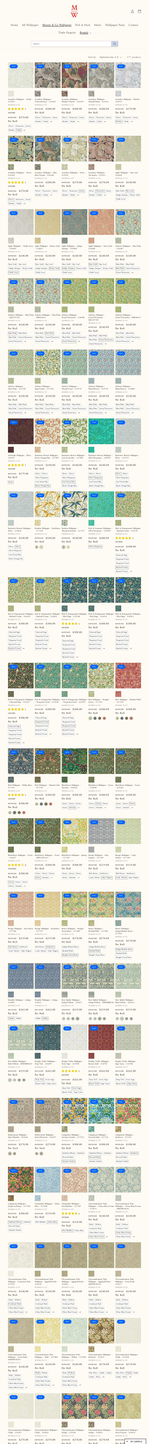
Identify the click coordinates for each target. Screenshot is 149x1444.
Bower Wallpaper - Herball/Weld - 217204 (98, 930)
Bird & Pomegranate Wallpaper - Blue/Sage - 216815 (128, 615)
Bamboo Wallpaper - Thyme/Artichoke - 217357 (73, 529)
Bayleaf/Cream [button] (122, 567)
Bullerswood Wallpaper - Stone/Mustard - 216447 (45, 1136)
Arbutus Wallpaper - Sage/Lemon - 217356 (44, 387)
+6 (132, 272)
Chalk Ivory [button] (121, 199)
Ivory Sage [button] (50, 1079)
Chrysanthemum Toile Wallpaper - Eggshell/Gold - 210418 (46, 1282)
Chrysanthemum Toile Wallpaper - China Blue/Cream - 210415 (101, 1206)
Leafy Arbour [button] (94, 877)
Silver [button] (38, 473)
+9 (103, 1377)
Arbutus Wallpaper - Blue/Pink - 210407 (128, 247)
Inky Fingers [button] (107, 877)
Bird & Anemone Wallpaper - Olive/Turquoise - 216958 (100, 529)
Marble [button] (11, 130)
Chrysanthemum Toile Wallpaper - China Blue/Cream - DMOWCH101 (128, 1206)
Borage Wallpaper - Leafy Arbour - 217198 (125, 856)
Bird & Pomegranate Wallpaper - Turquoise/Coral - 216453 (74, 701)
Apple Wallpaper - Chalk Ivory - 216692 (20, 247)
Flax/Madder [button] (41, 1222)
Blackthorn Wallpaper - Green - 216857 (20, 856)
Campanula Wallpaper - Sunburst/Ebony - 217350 (19, 1205)
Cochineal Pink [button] (95, 1228)
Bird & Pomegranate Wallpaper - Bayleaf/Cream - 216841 (47, 615)
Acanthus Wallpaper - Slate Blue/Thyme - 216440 (46, 174)
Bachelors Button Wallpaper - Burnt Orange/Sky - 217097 (47, 456)
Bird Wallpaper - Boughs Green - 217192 (98, 701)
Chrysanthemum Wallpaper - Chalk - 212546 (127, 1356)
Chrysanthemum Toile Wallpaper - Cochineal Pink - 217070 (20, 1282)
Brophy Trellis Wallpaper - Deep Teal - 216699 (46, 1062)
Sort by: (92, 57)
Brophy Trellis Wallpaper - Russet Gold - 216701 (99, 1062)
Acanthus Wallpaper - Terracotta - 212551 (97, 174)
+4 (24, 130)
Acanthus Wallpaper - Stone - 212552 (74, 174)
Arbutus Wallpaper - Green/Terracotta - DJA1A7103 (96, 317)
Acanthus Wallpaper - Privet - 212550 (20, 174)
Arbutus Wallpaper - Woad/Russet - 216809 (125, 387)
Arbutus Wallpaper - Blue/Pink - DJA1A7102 (21, 316)
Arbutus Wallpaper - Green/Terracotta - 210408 (73, 316)
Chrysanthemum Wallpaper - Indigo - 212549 (73, 1431)
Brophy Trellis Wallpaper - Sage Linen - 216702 (126, 1062)
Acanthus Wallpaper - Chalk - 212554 (20, 100)
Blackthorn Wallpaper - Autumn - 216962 (71, 786)
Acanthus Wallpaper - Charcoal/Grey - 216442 (45, 100)
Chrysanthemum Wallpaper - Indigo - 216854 (100, 1431)
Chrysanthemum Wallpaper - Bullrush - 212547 (100, 1356)
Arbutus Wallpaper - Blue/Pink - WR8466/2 (47, 316)
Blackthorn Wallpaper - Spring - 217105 (74, 856)
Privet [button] (11, 126)
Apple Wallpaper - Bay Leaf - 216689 (127, 174)
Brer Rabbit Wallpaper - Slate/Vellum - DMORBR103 (20, 1062)
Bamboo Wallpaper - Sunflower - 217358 (47, 529)
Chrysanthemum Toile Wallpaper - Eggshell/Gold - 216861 (73, 1282)
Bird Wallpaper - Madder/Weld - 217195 (128, 701)
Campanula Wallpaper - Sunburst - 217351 (124, 1136)
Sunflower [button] (104, 873)
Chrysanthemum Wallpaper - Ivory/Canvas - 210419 (127, 1431)
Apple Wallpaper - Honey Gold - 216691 (47, 247)
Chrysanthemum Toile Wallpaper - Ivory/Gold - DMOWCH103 (18, 1357)
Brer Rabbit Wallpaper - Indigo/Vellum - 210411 (72, 1001)
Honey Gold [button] (135, 195)
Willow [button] (98, 1224)
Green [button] (64, 803)
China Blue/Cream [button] (96, 1232)
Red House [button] (93, 873)
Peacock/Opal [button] (67, 1157)
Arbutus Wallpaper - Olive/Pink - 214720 (17, 387)
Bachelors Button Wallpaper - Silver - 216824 (20, 529)
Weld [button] (91, 1224)
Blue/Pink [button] (120, 264)
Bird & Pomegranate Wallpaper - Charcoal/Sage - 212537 (20, 701)
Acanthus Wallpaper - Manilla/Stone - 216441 (98, 100)
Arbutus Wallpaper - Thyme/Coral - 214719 (71, 387)
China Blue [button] (52, 1222)
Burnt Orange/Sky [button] (43, 485)
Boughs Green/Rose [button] (70, 955)
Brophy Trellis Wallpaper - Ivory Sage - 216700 (73, 1062)
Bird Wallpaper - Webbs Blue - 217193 (20, 786)
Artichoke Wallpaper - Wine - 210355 (20, 456)
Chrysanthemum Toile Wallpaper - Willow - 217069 (74, 1356)
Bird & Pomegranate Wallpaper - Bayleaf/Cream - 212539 (128, 529)
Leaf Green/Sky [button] (42, 481)
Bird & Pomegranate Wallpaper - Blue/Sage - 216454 (101, 615)
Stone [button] (28, 126)
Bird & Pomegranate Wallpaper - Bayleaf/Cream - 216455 (20, 615)
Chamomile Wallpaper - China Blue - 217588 (47, 1205)
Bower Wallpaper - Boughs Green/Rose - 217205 (73, 930)
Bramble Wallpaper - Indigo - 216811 (47, 1001)
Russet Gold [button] (40, 1083)
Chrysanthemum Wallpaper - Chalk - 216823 (46, 1431)
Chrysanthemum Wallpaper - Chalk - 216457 (20, 1431)
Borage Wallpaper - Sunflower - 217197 (47, 930)
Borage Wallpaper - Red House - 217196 (20, 930)
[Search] (114, 44)
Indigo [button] (11, 1018)
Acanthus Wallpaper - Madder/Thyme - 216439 (73, 100)
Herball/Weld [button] (67, 951)
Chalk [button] (19, 130)
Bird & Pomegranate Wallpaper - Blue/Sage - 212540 (74, 615)
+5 (107, 1236)
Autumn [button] (72, 807)
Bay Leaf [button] (129, 191)
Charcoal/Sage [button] (121, 555)
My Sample (136, 1441)
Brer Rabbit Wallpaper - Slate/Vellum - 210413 (125, 1001)
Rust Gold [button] (120, 191)
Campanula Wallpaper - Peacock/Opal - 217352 (98, 1136)
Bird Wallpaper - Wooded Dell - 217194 (47, 786)
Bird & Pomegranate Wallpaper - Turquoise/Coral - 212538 (47, 701)
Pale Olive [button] (93, 1373)
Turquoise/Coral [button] (122, 559)
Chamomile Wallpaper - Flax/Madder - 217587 (71, 1205)
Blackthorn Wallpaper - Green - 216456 (127, 786)
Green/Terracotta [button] (133, 268)
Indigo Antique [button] (122, 195)
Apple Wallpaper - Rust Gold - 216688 (100, 247)
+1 (78, 807)
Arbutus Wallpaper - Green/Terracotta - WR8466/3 (128, 316)
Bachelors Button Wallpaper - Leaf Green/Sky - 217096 (74, 456)
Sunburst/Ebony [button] (68, 1153)
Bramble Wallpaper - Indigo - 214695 (20, 1001)
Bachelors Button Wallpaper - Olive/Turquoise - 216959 (100, 456)
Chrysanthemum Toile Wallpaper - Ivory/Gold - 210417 (125, 1282)
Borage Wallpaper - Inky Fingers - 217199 (98, 856)
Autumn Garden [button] (68, 1161)
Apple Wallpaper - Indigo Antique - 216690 (72, 247)
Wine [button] (11, 482)
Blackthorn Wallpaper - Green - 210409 (100, 786)
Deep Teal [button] (39, 1079)
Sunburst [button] (80, 1153)
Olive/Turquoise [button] (42, 477)
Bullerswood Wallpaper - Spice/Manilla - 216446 (18, 1136)
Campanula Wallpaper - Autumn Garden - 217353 (73, 1136)
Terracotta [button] (20, 126)
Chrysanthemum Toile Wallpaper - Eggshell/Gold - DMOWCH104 (99, 1282)
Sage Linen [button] (51, 1083)
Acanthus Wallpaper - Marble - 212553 (128, 100)
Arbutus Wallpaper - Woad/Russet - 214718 (98, 387)
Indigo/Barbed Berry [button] (70, 947)
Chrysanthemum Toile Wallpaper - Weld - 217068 (46, 1356)
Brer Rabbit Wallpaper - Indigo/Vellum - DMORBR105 (101, 1001)
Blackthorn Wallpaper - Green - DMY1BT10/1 (47, 856)
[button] (85, 33)
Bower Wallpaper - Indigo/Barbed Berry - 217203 (124, 931)
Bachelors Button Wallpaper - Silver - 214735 (127, 456)
